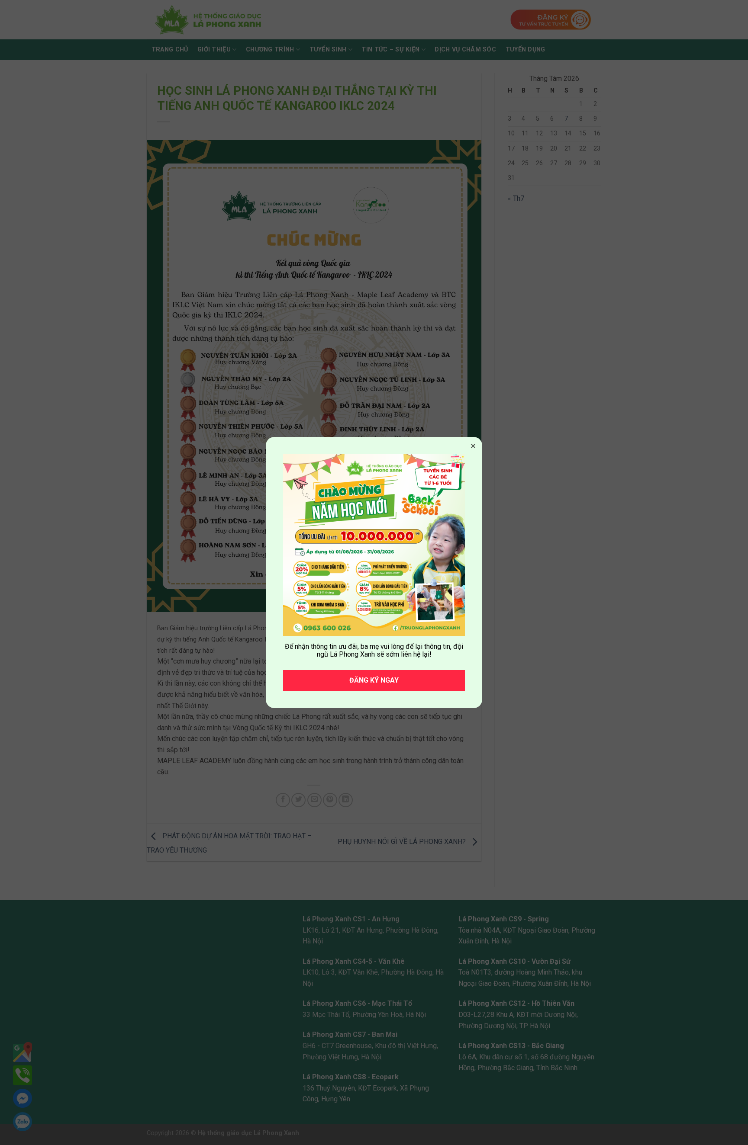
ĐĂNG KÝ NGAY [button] (374, 680)
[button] (473, 446)
